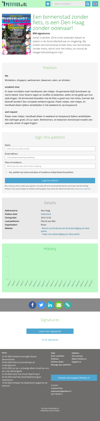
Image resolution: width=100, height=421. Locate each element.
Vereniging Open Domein (50, 411)
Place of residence (13, 162)
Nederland (46, 214)
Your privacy (77, 356)
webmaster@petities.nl (61, 391)
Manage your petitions (61, 364)
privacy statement (84, 189)
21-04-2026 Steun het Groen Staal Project (21, 374)
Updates (75, 353)
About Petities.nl (79, 359)
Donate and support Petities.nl (74, 377)
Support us (76, 361)
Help (53, 353)
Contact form (57, 388)
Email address (11, 153)
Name (7, 145)
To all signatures (50, 339)
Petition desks (57, 361)
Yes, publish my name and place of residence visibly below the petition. (41, 172)
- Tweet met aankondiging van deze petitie (60, 234)
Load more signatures (50, 331)
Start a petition (57, 356)
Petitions (55, 359)
